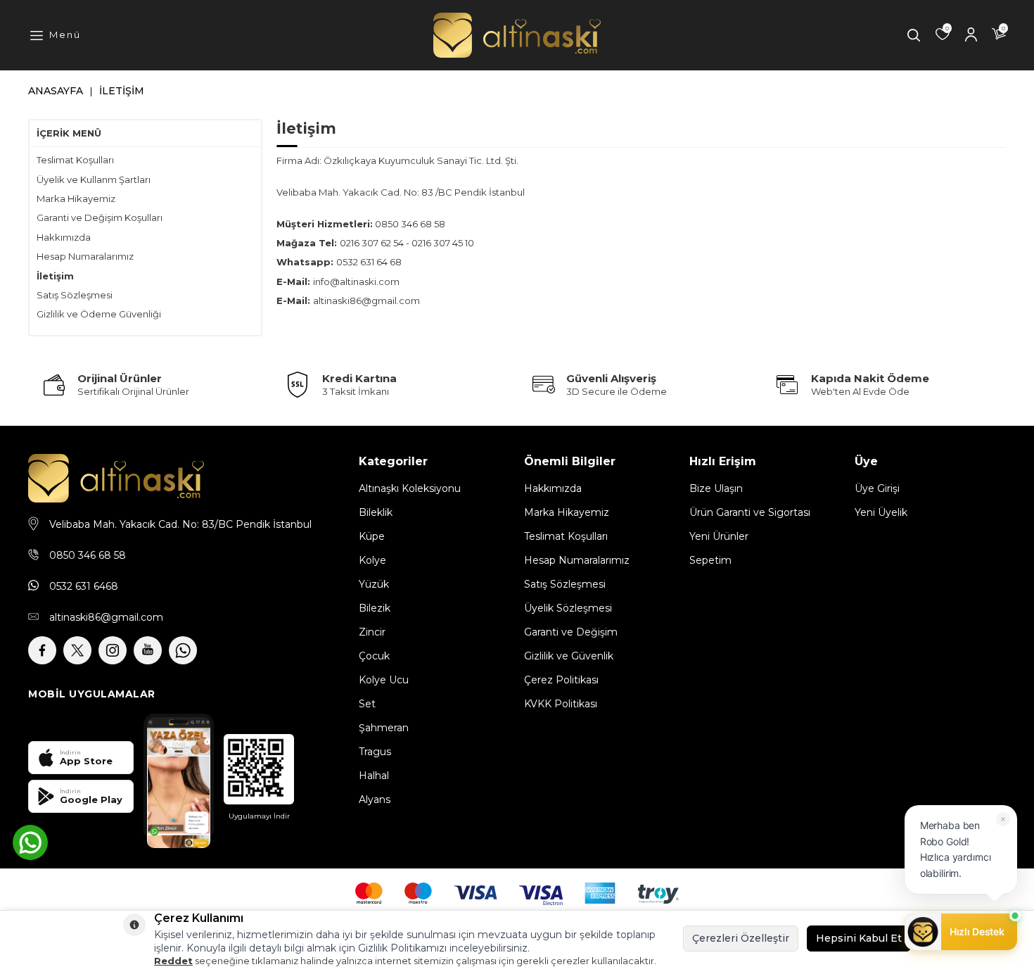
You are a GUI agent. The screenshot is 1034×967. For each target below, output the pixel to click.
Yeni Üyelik (881, 512)
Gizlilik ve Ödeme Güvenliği (99, 314)
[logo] (517, 35)
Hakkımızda (64, 237)
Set (367, 703)
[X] (77, 650)
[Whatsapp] (183, 650)
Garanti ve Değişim (571, 632)
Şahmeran (384, 727)
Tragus (375, 751)
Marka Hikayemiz (76, 198)
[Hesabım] (971, 35)
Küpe (372, 536)
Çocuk (374, 656)
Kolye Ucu (384, 680)
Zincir (372, 632)
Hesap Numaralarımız (85, 256)
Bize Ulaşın (716, 488)
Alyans (374, 799)
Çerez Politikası (561, 680)
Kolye (372, 560)
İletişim (55, 276)
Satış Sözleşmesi (75, 295)
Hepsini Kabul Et (859, 938)
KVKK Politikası (560, 703)
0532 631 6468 (83, 586)
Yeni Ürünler (718, 536)
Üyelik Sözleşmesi (568, 608)
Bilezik (374, 608)
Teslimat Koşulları (75, 159)
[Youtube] (148, 650)
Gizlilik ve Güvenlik (568, 656)
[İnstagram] (112, 650)
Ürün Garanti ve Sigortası (749, 512)
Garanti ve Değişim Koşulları (99, 217)
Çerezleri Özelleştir (740, 938)
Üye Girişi (877, 488)
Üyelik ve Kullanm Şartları (94, 179)
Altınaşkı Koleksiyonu (410, 488)
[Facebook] (42, 650)
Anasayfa (55, 90)
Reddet (173, 960)
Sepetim (710, 560)
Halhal (374, 775)
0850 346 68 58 (87, 555)
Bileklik (375, 512)
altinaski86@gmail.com (106, 617)
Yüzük (374, 584)
